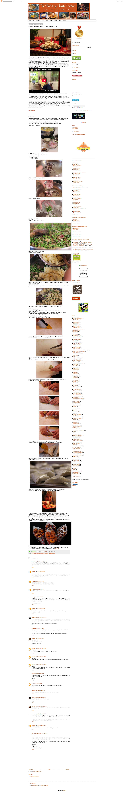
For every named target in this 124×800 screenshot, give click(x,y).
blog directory (74, 485)
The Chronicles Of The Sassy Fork (79, 172)
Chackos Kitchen (76, 174)
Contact (42, 20)
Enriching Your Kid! (76, 173)
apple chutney (75, 403)
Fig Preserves (75, 334)
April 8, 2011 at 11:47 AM (41, 656)
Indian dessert (75, 352)
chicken (74, 413)
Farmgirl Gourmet (76, 191)
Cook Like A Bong (76, 168)
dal (74, 432)
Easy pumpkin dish (76, 330)
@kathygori (57, 548)
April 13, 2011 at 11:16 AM (42, 706)
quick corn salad (76, 460)
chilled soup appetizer (77, 414)
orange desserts (76, 453)
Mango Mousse (76, 365)
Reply (33, 567)
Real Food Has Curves (77, 198)
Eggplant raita (75, 331)
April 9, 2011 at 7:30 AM (38, 683)
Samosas (75, 385)
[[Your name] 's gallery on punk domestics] (83, 110)
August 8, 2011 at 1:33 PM (42, 733)
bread (74, 410)
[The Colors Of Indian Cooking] (72, 96)
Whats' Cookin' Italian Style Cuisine (79, 208)
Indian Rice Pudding (77, 344)
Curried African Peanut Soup (78, 328)
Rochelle (33, 628)
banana (74, 406)
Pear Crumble (75, 373)
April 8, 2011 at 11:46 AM (41, 648)
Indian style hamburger (77, 357)
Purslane (75, 382)
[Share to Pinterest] (55, 551)
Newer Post (31, 769)
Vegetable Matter (76, 214)
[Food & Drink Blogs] (75, 127)
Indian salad (75, 355)
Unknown (33, 581)
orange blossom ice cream (78, 452)
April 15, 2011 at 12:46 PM (41, 725)
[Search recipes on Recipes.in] (75, 67)
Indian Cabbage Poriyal (77, 342)
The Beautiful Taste (76, 202)
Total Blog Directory (44, 785)
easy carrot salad (76, 434)
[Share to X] (52, 551)
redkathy (33, 597)
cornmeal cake (76, 428)
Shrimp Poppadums (76, 389)
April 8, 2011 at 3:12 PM (39, 673)
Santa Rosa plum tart (77, 386)
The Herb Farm (76, 203)
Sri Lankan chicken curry (77, 399)
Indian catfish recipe (77, 348)
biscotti (74, 409)
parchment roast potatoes (77, 455)
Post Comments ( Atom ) (37, 771)
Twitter (47, 20)
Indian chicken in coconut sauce (79, 351)
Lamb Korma (75, 364)
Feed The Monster (76, 211)
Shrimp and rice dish (77, 390)
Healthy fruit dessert (76, 339)
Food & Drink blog (75, 128)
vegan (74, 474)
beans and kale (76, 407)
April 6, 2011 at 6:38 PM (41, 608)
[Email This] (49, 551)
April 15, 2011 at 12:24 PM (41, 714)
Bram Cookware (76, 228)
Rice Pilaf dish (76, 384)
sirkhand (75, 468)
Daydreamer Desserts (77, 212)
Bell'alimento (75, 199)
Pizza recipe (75, 377)
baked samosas (34, 553)
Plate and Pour (34, 706)
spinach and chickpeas (77, 470)
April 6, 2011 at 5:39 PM (39, 597)
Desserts (55, 20)
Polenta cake (75, 378)
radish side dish (76, 463)
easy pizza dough (76, 438)
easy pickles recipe (76, 436)
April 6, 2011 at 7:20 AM (43, 561)
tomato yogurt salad (76, 473)
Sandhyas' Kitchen (76, 170)
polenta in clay (76, 456)
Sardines (75, 388)
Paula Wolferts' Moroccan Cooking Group (80, 187)
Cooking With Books (76, 194)
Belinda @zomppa (35, 561)
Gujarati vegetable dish (77, 336)
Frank (33, 683)
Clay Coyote (75, 229)
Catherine (33, 638)
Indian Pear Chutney (77, 343)
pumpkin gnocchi (76, 459)
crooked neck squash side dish (78, 430)
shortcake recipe (76, 465)
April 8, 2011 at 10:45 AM (40, 638)
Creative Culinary (76, 195)
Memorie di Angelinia (77, 206)
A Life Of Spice (75, 169)
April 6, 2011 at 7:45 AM (39, 581)
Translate (81, 107)
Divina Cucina (75, 207)
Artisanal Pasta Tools (77, 236)
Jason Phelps (34, 697)
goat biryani (75, 444)
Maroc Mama (75, 200)
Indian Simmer (75, 164)
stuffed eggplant (76, 472)
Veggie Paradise (76, 182)
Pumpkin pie (75, 381)
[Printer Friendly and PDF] (32, 552)
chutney (74, 419)
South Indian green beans (78, 394)
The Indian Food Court (77, 177)
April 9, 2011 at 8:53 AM (40, 690)
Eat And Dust (75, 166)
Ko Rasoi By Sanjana (77, 165)
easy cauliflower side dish (78, 435)
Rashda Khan (34, 617)
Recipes (51, 20)
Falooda (74, 332)
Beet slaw (75, 317)
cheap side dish (76, 411)
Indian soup (75, 356)
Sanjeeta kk (34, 690)
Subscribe (38, 20)
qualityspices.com (76, 221)
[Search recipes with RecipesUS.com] (75, 131)
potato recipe (75, 457)
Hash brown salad (76, 338)
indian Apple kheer (76, 448)
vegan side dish (76, 476)
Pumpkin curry (76, 380)
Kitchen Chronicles (76, 178)
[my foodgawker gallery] (83, 265)
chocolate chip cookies (77, 418)
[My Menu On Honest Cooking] (83, 277)
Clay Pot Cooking (76, 326)
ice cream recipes (76, 447)
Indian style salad (76, 359)
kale (74, 449)
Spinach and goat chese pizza (78, 398)
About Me (64, 20)
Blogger (64, 790)
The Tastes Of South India (77, 181)
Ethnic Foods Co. (76, 223)
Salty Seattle (75, 190)
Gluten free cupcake (77, 335)
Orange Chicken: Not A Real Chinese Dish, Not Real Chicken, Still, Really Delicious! (82, 245)
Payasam (75, 372)
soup (74, 469)
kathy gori (33, 571)
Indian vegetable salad (77, 360)
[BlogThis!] (51, 551)
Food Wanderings (76, 193)
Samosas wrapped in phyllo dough (42, 553)
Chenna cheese (76, 322)
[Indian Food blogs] (79, 39)
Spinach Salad (76, 397)
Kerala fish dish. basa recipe (78, 363)
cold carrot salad (76, 423)
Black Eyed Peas (76, 319)
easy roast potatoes (76, 439)
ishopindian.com (76, 220)
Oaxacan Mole (76, 368)
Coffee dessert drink (77, 327)
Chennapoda (75, 323)
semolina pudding (76, 464)
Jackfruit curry (75, 361)
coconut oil (75, 422)
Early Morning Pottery (77, 230)
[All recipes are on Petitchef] (76, 300)
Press (60, 20)
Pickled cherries (76, 376)
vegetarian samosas (51, 553)
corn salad (75, 427)
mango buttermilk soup (77, 451)
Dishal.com (75, 219)
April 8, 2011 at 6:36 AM (39, 628)
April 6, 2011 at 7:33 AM (41, 571)
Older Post (67, 769)
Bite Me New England (77, 189)
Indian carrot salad (76, 347)
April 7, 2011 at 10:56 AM (41, 617)
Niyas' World (75, 176)
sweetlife (33, 673)
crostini (74, 431)
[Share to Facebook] (54, 551)
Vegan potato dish (76, 402)
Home (30, 20)
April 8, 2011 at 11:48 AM (41, 664)
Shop (33, 20)
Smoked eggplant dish (77, 392)
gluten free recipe (76, 443)
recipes (78, 259)
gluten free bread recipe (77, 440)
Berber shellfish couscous (78, 318)
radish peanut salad (76, 461)
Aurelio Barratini (76, 210)
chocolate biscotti (76, 415)
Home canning (76, 340)
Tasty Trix (75, 204)
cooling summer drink (77, 426)
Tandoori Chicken (76, 401)
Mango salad (75, 367)
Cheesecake (75, 321)
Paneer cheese (76, 369)
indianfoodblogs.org (75, 282)
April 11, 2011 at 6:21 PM (41, 697)
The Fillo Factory (35, 733)
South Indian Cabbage (77, 393)
